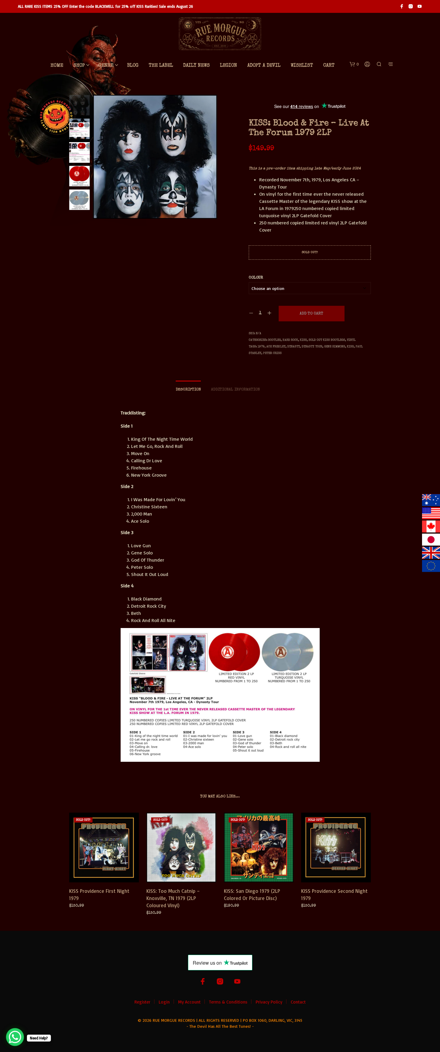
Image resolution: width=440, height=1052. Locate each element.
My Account (189, 1002)
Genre (105, 65)
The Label (161, 65)
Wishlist (302, 65)
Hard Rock (290, 340)
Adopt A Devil (263, 65)
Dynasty (293, 346)
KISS (303, 340)
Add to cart (311, 314)
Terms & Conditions (228, 1002)
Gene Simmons (334, 346)
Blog (133, 65)
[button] (354, 64)
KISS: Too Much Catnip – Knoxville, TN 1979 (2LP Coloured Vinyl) (173, 898)
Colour (256, 278)
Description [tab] (188, 390)
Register (142, 1002)
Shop (79, 65)
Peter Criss (272, 353)
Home (57, 65)
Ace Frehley (276, 346)
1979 (261, 346)
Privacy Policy (269, 1002)
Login (164, 1002)
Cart (329, 65)
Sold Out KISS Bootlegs (327, 340)
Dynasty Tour (312, 346)
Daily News (196, 65)
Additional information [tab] (235, 390)
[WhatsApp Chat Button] (15, 1037)
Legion (228, 65)
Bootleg (274, 340)
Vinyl (351, 340)
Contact (298, 1002)
